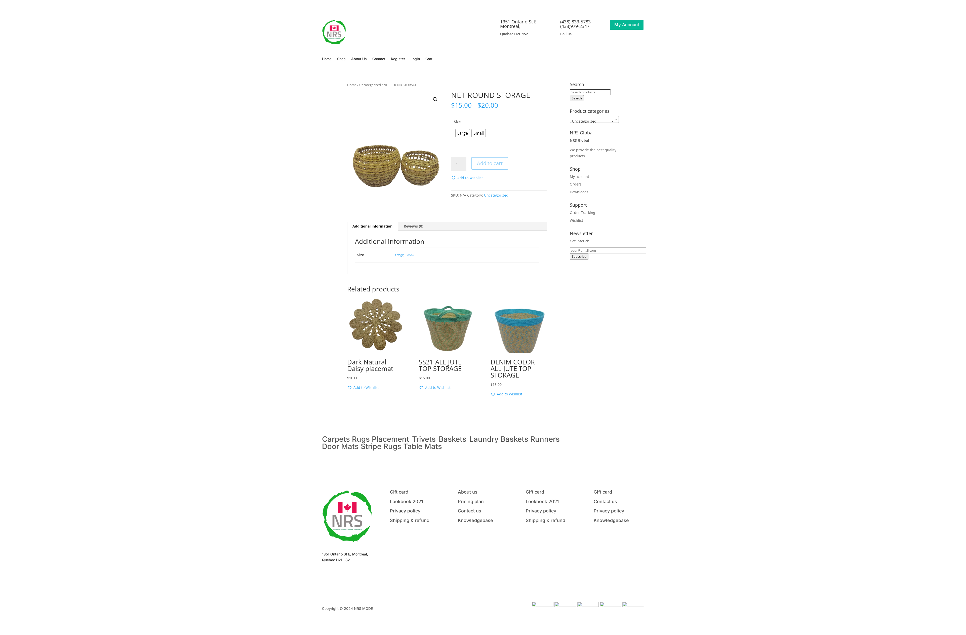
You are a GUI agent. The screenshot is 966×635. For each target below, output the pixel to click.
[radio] (463, 133)
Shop (341, 59)
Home (327, 59)
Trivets (424, 439)
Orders (576, 184)
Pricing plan (471, 501)
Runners (545, 439)
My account (579, 176)
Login (415, 59)
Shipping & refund (409, 520)
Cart (428, 59)
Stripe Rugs (381, 446)
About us (467, 492)
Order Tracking (582, 212)
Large (399, 254)
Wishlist (576, 220)
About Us (359, 59)
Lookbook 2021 (406, 501)
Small (410, 254)
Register (398, 59)
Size (457, 121)
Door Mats (340, 446)
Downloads (579, 192)
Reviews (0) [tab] (413, 226)
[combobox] (594, 119)
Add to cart (490, 163)
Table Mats (422, 446)
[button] (435, 99)
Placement (391, 439)
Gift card (399, 492)
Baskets (452, 439)
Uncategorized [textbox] (593, 121)
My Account (626, 24)
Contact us (469, 510)
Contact (378, 59)
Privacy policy (405, 510)
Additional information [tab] (372, 226)
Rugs (361, 439)
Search (577, 98)
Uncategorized (370, 85)
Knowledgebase (475, 520)
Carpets (336, 439)
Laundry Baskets (498, 439)
